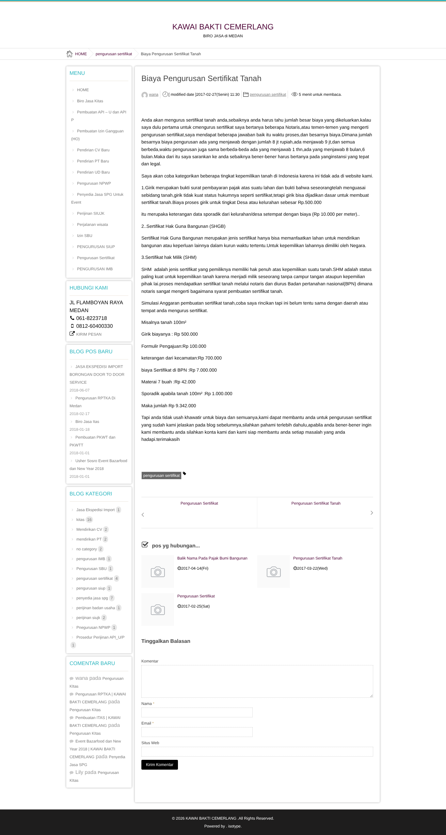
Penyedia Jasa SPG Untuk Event (97, 198)
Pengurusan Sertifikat (196, 596)
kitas (83, 519)
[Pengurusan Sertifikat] (157, 609)
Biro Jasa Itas (87, 421)
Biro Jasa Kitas (90, 101)
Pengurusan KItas (85, 710)
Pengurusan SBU (94, 568)
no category (89, 549)
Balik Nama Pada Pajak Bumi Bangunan (212, 558)
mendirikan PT (91, 539)
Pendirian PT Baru (93, 161)
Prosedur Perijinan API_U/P (98, 641)
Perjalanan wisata (92, 224)
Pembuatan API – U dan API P (98, 116)
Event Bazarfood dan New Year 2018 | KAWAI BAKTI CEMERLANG (95, 749)
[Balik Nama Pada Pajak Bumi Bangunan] (157, 571)
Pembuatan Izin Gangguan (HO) (97, 135)
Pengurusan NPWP (94, 183)
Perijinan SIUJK (90, 213)
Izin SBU (84, 235)
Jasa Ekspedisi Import (97, 510)
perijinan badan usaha (98, 608)
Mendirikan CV (91, 529)
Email (147, 723)
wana (153, 94)
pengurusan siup (93, 588)
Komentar (149, 661)
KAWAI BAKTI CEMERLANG (223, 27)
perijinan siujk (90, 617)
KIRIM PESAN (88, 334)
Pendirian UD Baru (93, 172)
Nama (147, 703)
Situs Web (150, 743)
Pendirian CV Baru (93, 150)
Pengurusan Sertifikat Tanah (317, 558)
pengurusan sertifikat (268, 94)
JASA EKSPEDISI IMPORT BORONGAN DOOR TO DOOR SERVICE (97, 374)
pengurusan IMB (93, 559)
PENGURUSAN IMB (95, 269)
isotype (234, 826)
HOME (83, 90)
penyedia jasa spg (94, 598)
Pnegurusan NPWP (95, 627)
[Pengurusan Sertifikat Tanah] (273, 571)
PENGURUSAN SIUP (96, 246)
